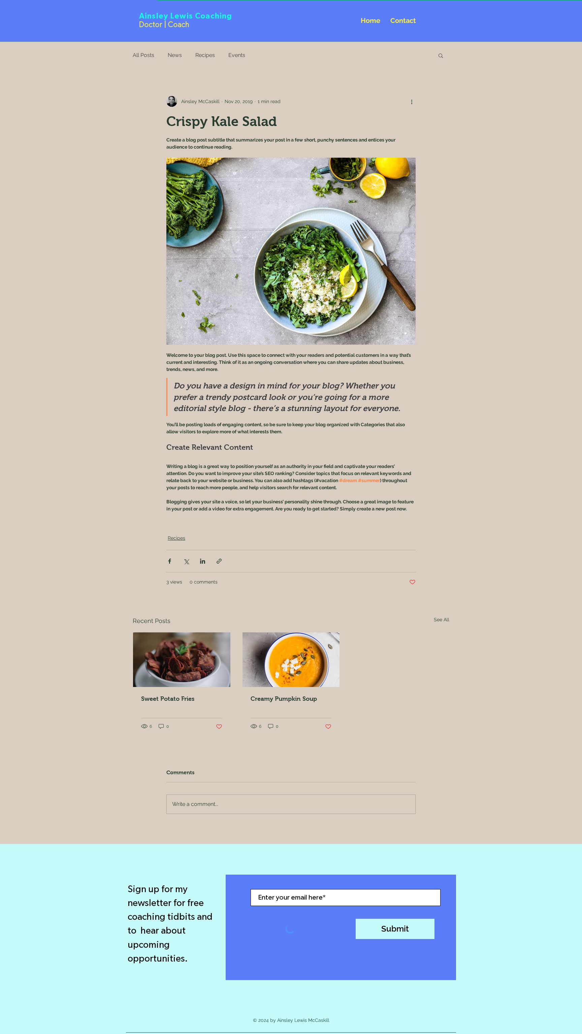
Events (236, 55)
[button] (441, 55)
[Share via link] (219, 561)
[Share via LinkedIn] (202, 561)
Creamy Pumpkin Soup (284, 698)
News (175, 55)
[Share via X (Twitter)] (186, 561)
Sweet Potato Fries (167, 698)
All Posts (143, 55)
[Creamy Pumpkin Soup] (291, 659)
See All (441, 619)
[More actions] (412, 101)
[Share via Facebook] (169, 561)
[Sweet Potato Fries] (181, 659)
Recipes (205, 55)
